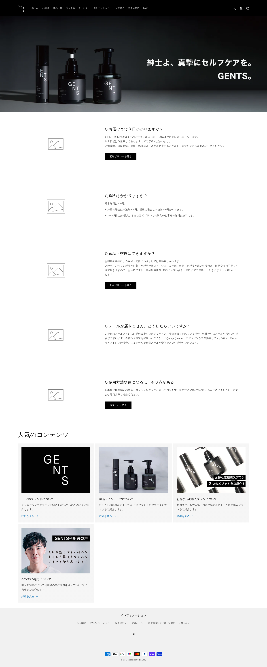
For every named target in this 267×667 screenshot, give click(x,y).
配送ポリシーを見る (121, 156)
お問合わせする (118, 405)
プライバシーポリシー (100, 623)
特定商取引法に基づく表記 (161, 623)
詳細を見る (27, 516)
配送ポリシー (138, 623)
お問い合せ (184, 623)
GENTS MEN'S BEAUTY (136, 660)
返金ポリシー (122, 623)
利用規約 (81, 623)
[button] (234, 8)
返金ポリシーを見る (121, 285)
